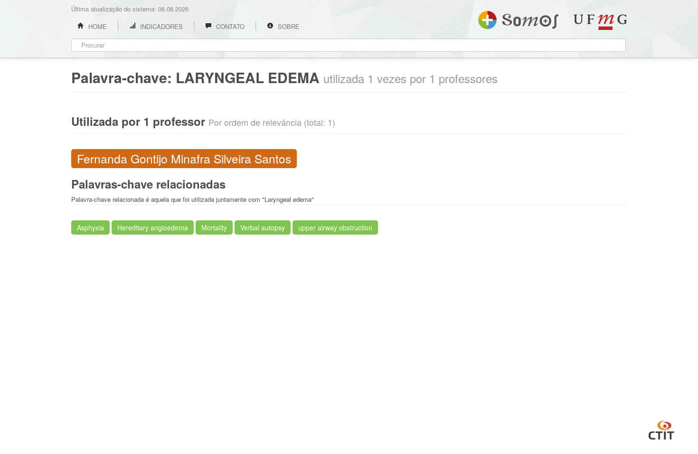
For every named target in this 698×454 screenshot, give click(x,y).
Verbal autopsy (262, 227)
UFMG (600, 22)
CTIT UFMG (661, 429)
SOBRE (288, 26)
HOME (96, 26)
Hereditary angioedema (152, 227)
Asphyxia (90, 227)
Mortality (214, 227)
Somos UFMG (518, 18)
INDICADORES (160, 26)
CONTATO (229, 26)
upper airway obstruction (335, 227)
